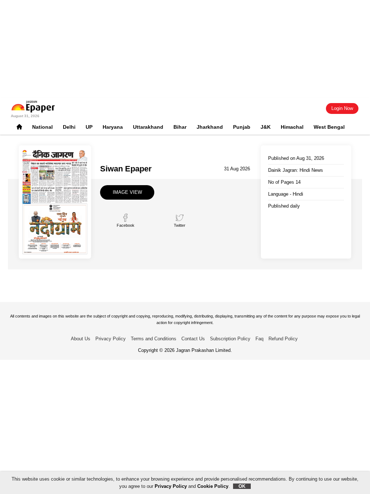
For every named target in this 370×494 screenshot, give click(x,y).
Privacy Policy (110, 338)
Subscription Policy (230, 338)
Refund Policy (283, 338)
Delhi (69, 127)
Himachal (292, 127)
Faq (259, 338)
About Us (80, 338)
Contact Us (193, 338)
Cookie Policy (212, 486)
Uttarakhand (148, 127)
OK (241, 486)
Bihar (179, 127)
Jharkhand (210, 127)
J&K (266, 127)
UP (89, 127)
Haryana (113, 127)
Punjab (241, 127)
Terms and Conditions (153, 338)
